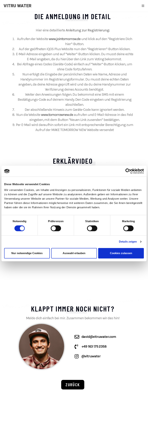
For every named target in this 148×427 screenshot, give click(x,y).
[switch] (56, 228)
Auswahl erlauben (74, 253)
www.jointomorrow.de (64, 39)
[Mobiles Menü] (143, 6)
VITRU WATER (17, 5)
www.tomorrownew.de (57, 115)
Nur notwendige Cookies (27, 253)
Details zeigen (128, 241)
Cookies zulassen (121, 253)
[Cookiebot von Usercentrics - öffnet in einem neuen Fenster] (128, 171)
